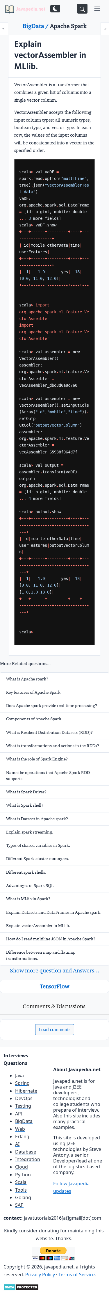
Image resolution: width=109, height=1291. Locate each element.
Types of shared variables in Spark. (38, 845)
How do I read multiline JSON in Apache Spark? (50, 939)
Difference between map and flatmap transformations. (40, 955)
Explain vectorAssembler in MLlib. (38, 925)
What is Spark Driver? (26, 792)
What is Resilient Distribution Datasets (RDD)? (49, 732)
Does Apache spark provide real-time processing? (51, 705)
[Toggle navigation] (97, 9)
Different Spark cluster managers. (37, 858)
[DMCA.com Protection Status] (21, 1286)
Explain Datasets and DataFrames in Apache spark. (53, 912)
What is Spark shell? (24, 805)
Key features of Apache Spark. (34, 692)
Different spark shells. (26, 872)
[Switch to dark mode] (55, 8)
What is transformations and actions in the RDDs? (52, 745)
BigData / (36, 26)
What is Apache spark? (27, 679)
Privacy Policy (40, 1274)
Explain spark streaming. (29, 832)
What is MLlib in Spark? (28, 898)
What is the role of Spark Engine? (37, 759)
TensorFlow (54, 986)
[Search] (82, 9)
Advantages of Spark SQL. (30, 885)
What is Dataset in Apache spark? (37, 818)
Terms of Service (76, 1274)
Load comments (54, 1029)
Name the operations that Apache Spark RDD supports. (48, 775)
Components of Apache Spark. (34, 718)
